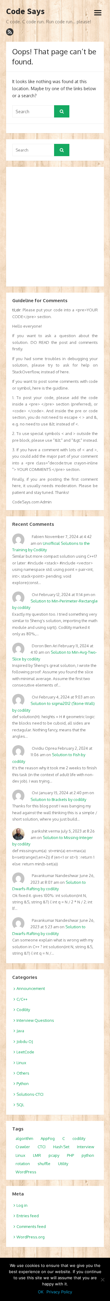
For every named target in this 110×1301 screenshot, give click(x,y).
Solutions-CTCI (29, 1094)
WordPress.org (30, 1236)
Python (22, 1083)
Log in (22, 1205)
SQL (20, 1104)
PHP (70, 1155)
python (88, 1155)
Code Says (25, 11)
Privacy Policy (59, 1291)
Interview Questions (35, 1020)
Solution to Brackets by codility (58, 799)
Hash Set (61, 1146)
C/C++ (22, 999)
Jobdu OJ (24, 1041)
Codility (23, 1009)
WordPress (26, 1171)
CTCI (42, 1146)
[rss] (9, 32)
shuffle (44, 1163)
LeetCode (25, 1051)
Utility (63, 1163)
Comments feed (31, 1226)
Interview (85, 1146)
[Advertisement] (55, 226)
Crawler (23, 1146)
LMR (37, 1155)
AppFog (48, 1138)
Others (22, 1073)
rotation (23, 1163)
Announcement (30, 988)
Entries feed (27, 1215)
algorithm (24, 1138)
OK (40, 1291)
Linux (21, 1062)
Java (20, 1030)
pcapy (54, 1155)
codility (78, 1138)
